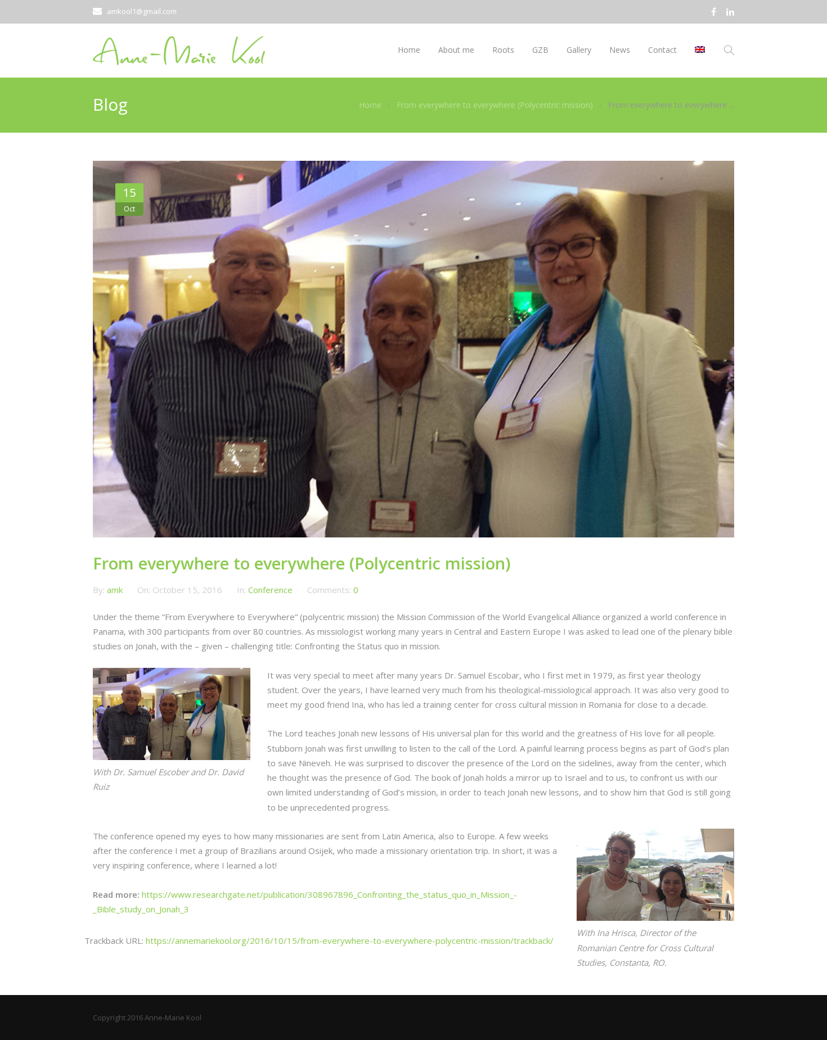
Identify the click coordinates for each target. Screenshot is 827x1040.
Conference (270, 589)
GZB (540, 49)
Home (409, 49)
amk (116, 589)
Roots (503, 49)
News (619, 49)
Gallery (579, 49)
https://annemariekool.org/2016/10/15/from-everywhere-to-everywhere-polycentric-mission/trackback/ (350, 940)
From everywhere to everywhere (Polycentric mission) (495, 105)
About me (456, 49)
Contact (662, 49)
